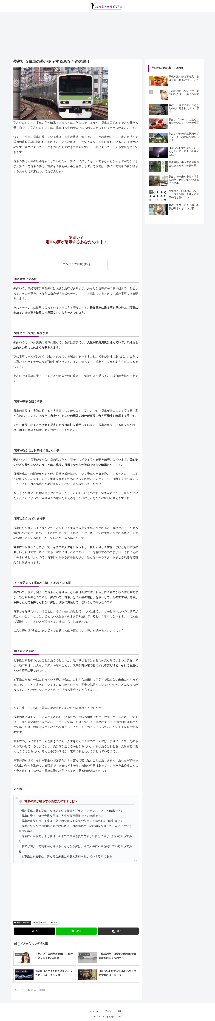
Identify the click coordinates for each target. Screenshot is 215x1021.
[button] (118, 931)
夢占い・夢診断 (23, 922)
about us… (94, 1011)
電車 (55, 922)
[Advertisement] (107, 35)
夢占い (45, 922)
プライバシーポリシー (115, 1011)
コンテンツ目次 (73, 264)
